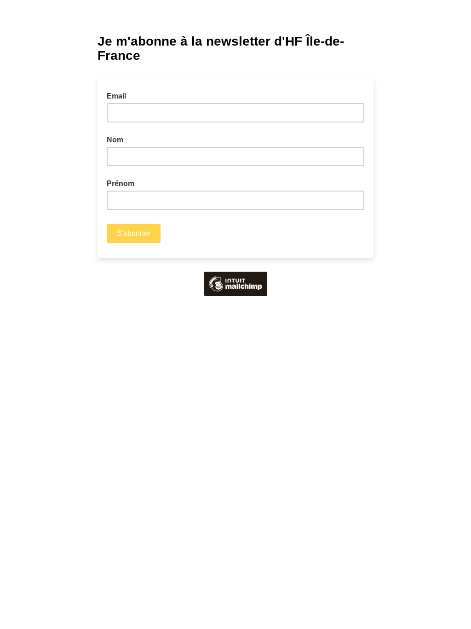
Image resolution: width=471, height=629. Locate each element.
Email (119, 95)
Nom (115, 140)
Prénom (120, 183)
